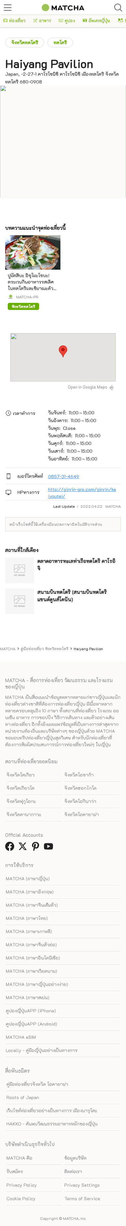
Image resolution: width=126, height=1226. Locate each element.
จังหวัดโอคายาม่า (81, 814)
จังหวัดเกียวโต (20, 788)
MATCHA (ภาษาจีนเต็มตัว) (32, 905)
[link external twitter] (24, 848)
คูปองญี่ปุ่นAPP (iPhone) (31, 1011)
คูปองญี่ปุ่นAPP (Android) (31, 1024)
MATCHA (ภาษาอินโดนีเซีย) (33, 958)
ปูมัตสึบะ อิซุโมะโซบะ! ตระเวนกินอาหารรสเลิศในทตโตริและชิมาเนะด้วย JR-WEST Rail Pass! (32, 285)
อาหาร (45, 20)
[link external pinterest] (37, 848)
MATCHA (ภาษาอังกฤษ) (30, 892)
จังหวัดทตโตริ (24, 42)
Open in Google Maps (87, 387)
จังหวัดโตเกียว (20, 775)
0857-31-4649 (63, 476)
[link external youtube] (50, 848)
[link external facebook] (11, 848)
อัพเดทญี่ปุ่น (99, 20)
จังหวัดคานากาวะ (23, 814)
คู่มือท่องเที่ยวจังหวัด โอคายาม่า (37, 1084)
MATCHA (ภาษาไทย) (27, 918)
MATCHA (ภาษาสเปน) (27, 997)
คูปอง (70, 20)
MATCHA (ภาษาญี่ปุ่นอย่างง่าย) (37, 984)
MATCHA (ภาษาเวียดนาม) (31, 971)
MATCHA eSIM (21, 1037)
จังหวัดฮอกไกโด (80, 788)
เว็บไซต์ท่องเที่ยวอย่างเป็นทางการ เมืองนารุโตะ (51, 1110)
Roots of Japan (22, 1097)
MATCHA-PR (27, 297)
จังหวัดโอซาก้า (79, 775)
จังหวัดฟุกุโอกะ (21, 801)
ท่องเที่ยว (17, 20)
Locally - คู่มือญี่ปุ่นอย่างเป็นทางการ (42, 1050)
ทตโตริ (60, 42)
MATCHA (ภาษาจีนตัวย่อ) (31, 944)
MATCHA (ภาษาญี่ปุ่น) (28, 878)
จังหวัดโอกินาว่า (80, 801)
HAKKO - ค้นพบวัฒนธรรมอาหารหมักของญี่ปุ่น (52, 1124)
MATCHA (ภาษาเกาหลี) (29, 931)
